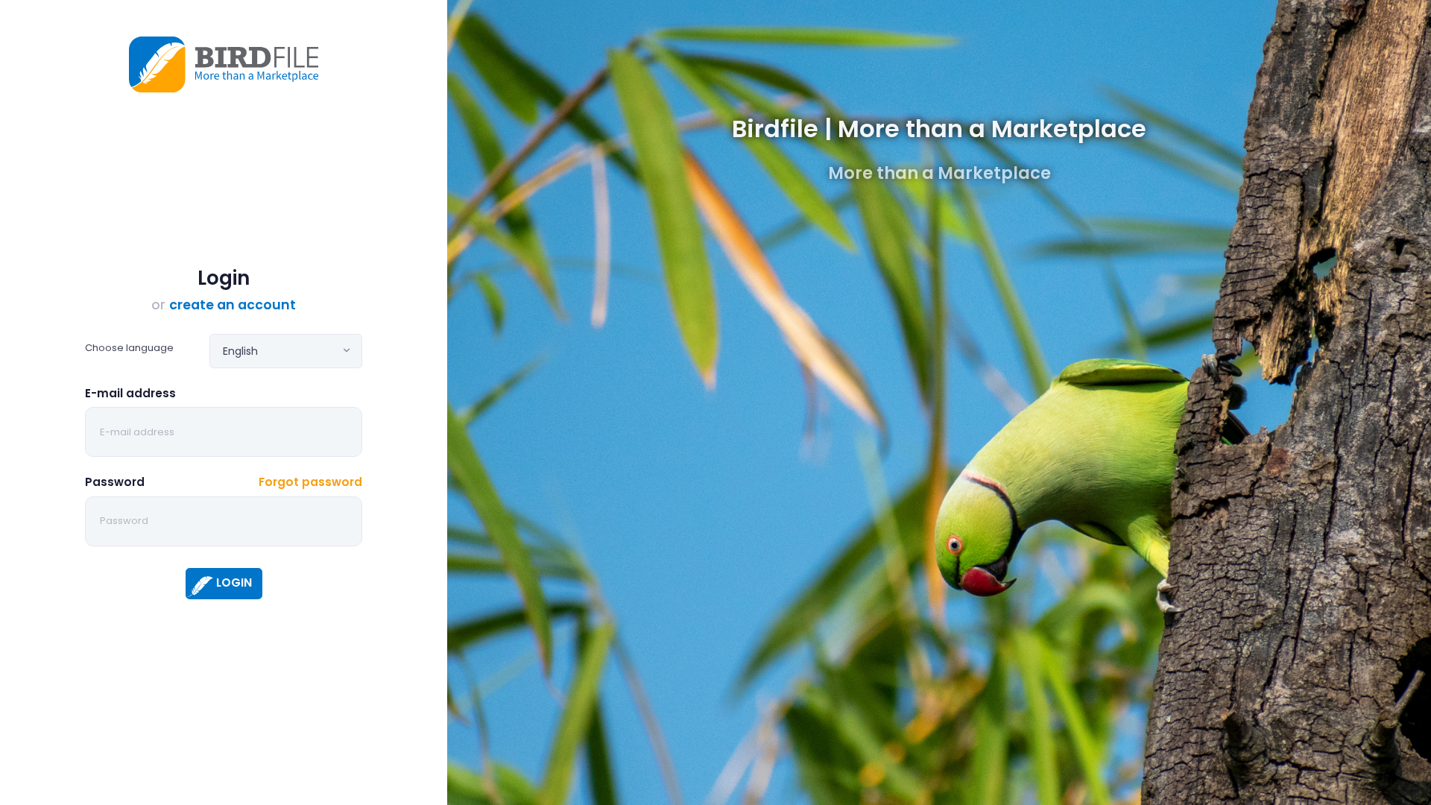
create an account (232, 305)
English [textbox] (240, 351)
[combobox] (285, 351)
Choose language (129, 348)
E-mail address (130, 393)
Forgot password (310, 482)
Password (115, 482)
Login (234, 582)
